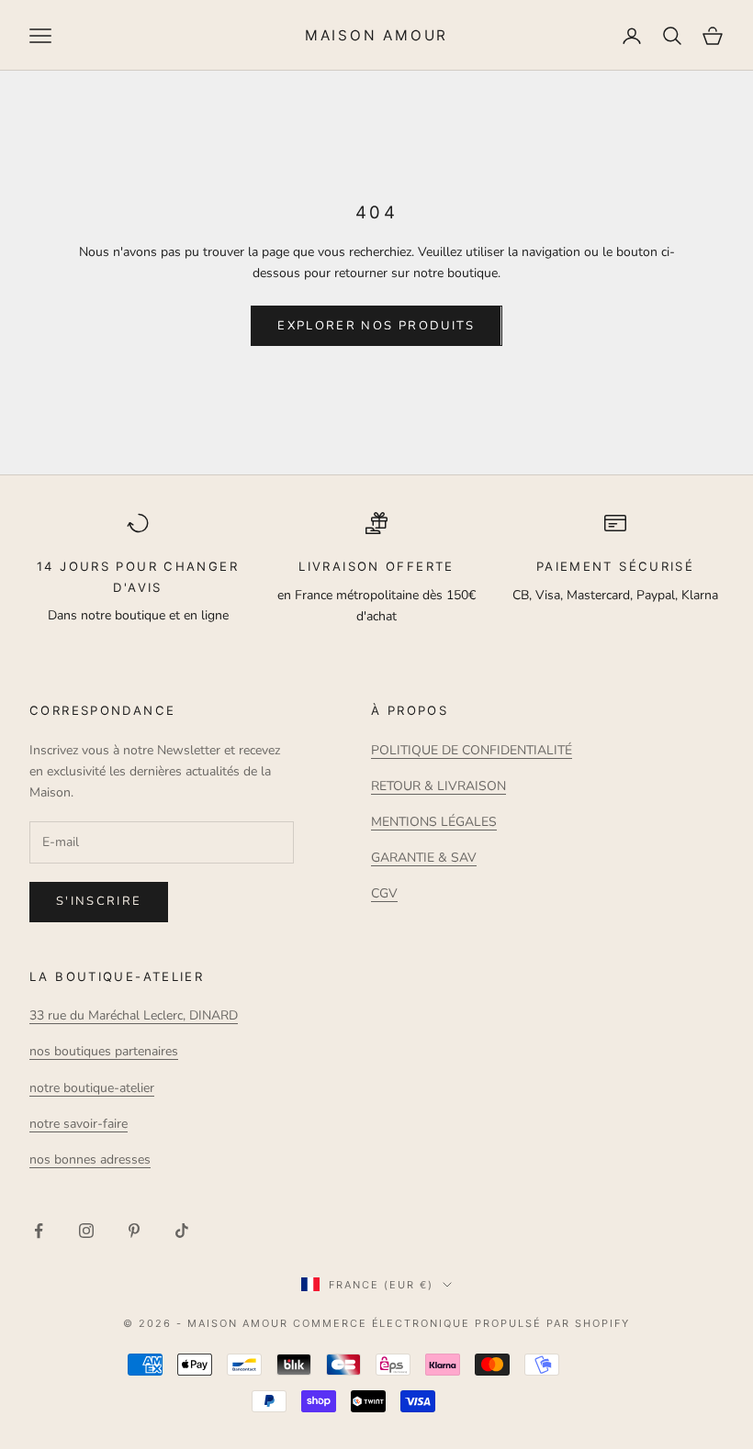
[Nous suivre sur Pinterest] (134, 1230)
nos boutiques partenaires (103, 1051)
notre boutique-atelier (91, 1088)
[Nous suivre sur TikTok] (182, 1230)
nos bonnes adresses (90, 1159)
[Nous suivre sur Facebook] (38, 1230)
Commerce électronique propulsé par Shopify (461, 1323)
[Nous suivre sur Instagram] (86, 1230)
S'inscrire (98, 901)
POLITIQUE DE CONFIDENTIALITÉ (471, 750)
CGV (384, 893)
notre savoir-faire (78, 1123)
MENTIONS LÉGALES (434, 821)
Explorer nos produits (376, 326)
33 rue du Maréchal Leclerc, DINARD (133, 1015)
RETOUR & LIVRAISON (438, 786)
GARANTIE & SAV (424, 857)
